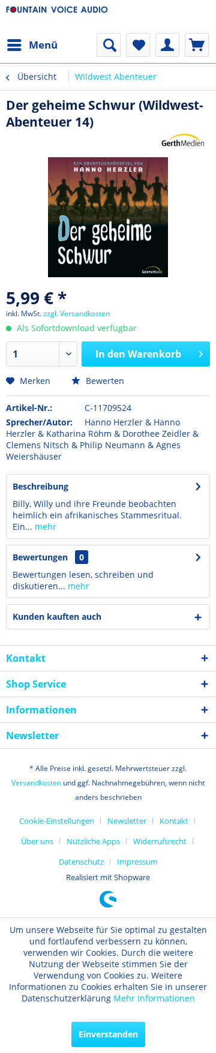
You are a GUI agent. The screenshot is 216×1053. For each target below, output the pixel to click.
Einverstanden (108, 1034)
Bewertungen (40, 557)
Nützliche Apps (93, 841)
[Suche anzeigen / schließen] (109, 45)
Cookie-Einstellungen (56, 820)
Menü (43, 45)
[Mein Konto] (167, 45)
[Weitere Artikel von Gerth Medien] (183, 140)
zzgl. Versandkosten (76, 313)
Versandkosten (36, 783)
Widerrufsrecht (160, 841)
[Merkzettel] (138, 45)
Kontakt (174, 820)
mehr (44, 526)
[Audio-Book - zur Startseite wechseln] (57, 16)
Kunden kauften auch (57, 616)
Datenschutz (81, 861)
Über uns (37, 841)
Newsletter (126, 820)
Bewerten (103, 380)
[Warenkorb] (197, 45)
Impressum (137, 861)
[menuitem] (32, 45)
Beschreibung (40, 486)
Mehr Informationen (154, 998)
